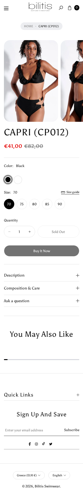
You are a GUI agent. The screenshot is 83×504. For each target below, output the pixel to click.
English (57, 475)
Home (28, 26)
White (18, 180)
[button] (60, 7)
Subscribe (71, 430)
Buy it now (41, 251)
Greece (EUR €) (27, 475)
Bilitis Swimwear (47, 486)
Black (8, 180)
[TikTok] (43, 443)
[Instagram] (36, 444)
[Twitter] (51, 444)
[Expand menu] (6, 8)
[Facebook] (30, 444)
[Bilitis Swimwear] (40, 6)
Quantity (11, 220)
